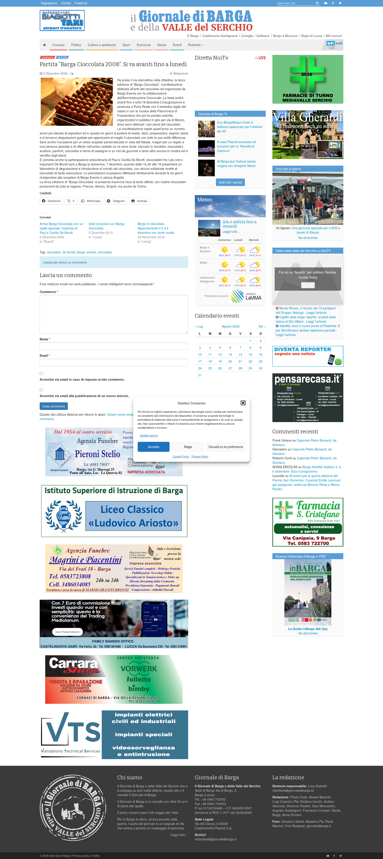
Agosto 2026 (231, 326)
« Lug (199, 326)
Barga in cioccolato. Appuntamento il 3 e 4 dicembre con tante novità (156, 228)
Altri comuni (334, 35)
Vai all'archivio (308, 237)
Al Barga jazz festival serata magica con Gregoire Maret (236, 163)
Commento (49, 291)
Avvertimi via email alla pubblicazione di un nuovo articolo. (84, 396)
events (91, 252)
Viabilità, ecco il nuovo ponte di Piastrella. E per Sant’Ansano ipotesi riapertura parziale (308, 328)
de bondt (69, 252)
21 (240, 361)
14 (240, 354)
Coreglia (247, 35)
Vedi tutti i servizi (230, 182)
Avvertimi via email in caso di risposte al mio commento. (82, 379)
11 (210, 354)
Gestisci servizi (149, 435)
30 (260, 368)
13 (230, 354)
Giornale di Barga (59, 855)
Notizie (62, 57)
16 (260, 354)
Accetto (308, 285)
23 (260, 361)
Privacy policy (80, 855)
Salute (161, 45)
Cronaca (58, 45)
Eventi (177, 45)
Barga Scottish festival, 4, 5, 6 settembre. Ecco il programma (307, 469)
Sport (126, 45)
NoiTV (334, 44)
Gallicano (263, 35)
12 (220, 354)
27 (230, 368)
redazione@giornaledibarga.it (215, 839)
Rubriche (195, 45)
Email (45, 355)
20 (230, 361)
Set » (262, 326)
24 (200, 368)
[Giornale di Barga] (191, 20)
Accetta (153, 446)
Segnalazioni (49, 3)
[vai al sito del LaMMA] (245, 296)
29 (250, 368)
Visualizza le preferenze (225, 446)
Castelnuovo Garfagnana (220, 35)
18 (210, 361)
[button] (243, 403)
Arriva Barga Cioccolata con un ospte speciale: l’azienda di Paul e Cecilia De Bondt (61, 228)
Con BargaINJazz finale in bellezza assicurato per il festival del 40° (239, 126)
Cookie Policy (181, 456)
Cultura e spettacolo (102, 45)
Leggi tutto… (231, 231)
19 (220, 361)
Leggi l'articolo (317, 312)
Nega (188, 446)
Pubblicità (80, 3)
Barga (194, 35)
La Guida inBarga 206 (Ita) (308, 628)
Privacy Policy (200, 456)
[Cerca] (317, 3)
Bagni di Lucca (311, 35)
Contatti (66, 3)
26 (220, 368)
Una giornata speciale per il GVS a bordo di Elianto (316, 230)
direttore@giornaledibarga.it (293, 790)
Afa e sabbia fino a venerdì (240, 224)
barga (81, 252)
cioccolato (54, 252)
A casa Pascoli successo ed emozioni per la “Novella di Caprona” (236, 146)
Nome (45, 339)
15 (250, 354)
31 (200, 375)
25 (210, 368)
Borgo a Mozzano (285, 35)
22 (250, 361)
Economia (144, 45)
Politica (76, 45)
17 (200, 361)
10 (200, 354)
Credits (95, 855)
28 (240, 368)
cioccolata (105, 252)
